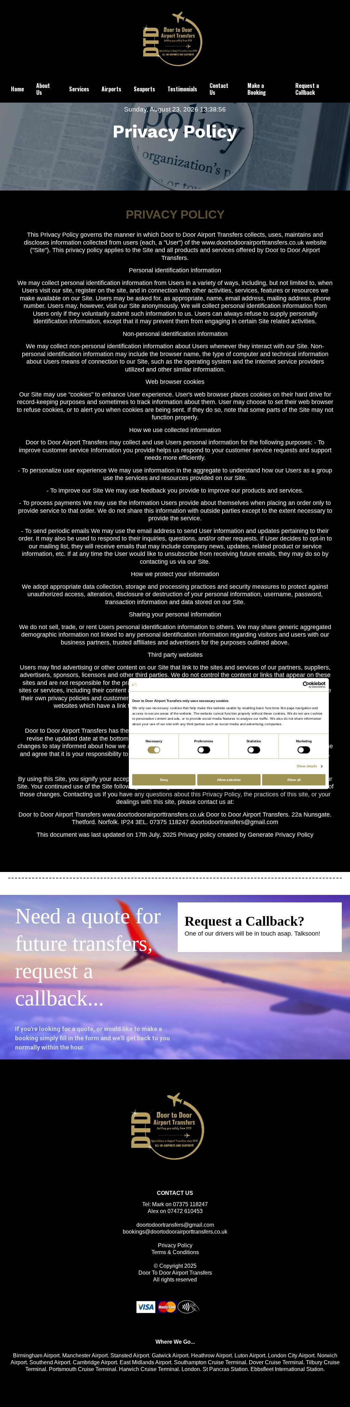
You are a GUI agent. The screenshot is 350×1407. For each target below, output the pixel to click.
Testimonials (182, 89)
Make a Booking (256, 89)
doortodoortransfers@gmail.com (175, 1225)
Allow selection (229, 779)
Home (17, 89)
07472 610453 (185, 1211)
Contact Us (219, 89)
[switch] (204, 749)
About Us (43, 89)
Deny (164, 779)
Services (79, 89)
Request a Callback (307, 89)
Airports (111, 89)
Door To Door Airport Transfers (175, 1273)
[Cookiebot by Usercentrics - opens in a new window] (306, 684)
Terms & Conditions (175, 1252)
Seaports (144, 89)
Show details (307, 766)
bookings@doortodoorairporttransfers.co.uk (175, 1232)
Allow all (293, 779)
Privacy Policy (175, 1245)
